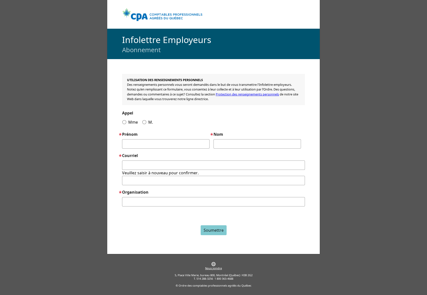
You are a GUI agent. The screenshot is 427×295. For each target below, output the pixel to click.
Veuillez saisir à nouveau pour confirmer (160, 173)
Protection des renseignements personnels (247, 94)
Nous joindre (213, 268)
